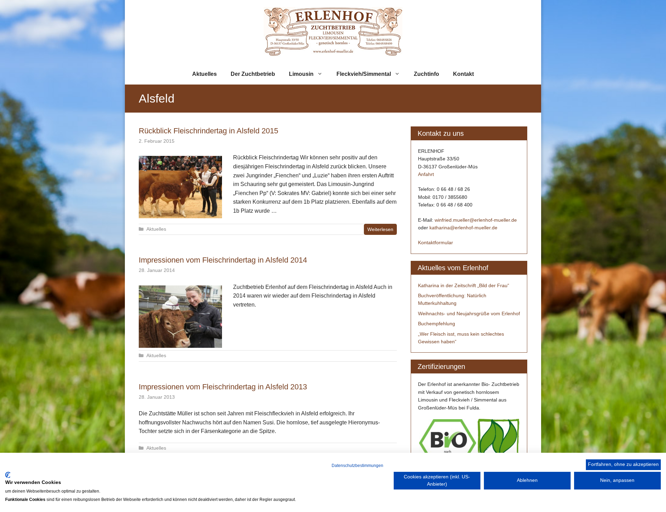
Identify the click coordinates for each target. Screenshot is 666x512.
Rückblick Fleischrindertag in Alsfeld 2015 (208, 130)
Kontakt (463, 74)
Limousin (301, 74)
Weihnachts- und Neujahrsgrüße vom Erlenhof (469, 313)
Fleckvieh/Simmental (363, 74)
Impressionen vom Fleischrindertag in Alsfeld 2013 (223, 386)
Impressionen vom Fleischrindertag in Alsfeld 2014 (223, 260)
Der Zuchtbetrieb (253, 74)
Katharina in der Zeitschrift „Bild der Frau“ (463, 285)
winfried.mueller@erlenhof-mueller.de (476, 220)
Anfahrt (426, 174)
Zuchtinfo (426, 74)
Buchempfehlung (436, 323)
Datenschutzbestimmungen (357, 465)
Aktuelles (204, 74)
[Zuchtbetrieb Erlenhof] (333, 31)
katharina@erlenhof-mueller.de (463, 227)
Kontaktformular (435, 242)
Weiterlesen (380, 229)
